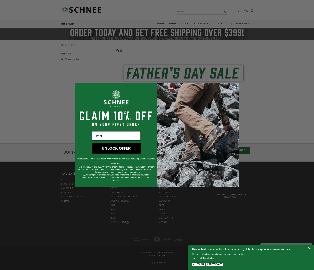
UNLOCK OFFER (116, 148)
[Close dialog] (234, 86)
